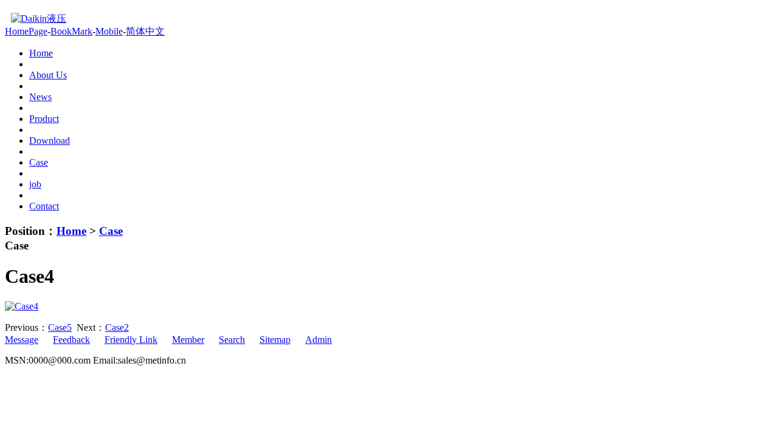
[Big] (21, 306)
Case (111, 231)
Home (71, 231)
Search (232, 339)
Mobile (109, 31)
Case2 (117, 327)
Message (21, 339)
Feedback (71, 339)
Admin (318, 339)
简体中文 (145, 31)
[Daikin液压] (35, 18)
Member (188, 339)
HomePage (26, 31)
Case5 (60, 327)
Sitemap (275, 339)
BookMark (71, 31)
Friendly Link (131, 339)
